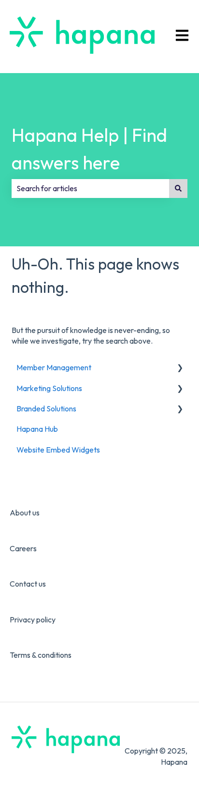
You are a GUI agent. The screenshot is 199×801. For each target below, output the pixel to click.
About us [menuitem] (25, 512)
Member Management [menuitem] (53, 367)
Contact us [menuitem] (28, 584)
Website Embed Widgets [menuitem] (58, 449)
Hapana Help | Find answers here (89, 148)
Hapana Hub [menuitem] (37, 429)
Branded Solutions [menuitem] (46, 408)
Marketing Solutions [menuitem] (49, 388)
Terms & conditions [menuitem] (40, 655)
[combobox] (90, 188)
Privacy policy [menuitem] (33, 619)
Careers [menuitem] (23, 548)
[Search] (178, 188)
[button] (179, 368)
